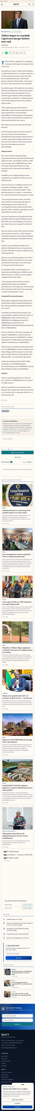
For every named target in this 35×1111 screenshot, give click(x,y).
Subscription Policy (6, 1082)
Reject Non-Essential (17, 1099)
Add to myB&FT (17, 31)
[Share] (20, 52)
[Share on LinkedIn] (17, 52)
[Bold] (2, 449)
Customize (17, 1103)
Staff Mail (3, 1066)
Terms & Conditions (6, 1072)
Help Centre (4, 1058)
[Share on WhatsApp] (6, 52)
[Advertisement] (17, 879)
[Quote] (8, 449)
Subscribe (17, 457)
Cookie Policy (5, 1077)
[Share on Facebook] (13, 52)
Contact (3, 1063)
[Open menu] (2, 4)
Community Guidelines (7, 1079)
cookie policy (15, 1096)
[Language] (29, 4)
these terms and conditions (10, 431)
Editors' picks (5, 31)
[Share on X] (9, 52)
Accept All (17, 1107)
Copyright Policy (5, 1084)
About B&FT (4, 1056)
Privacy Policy (5, 1074)
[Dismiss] (32, 944)
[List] (11, 449)
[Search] (32, 4)
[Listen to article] (2, 52)
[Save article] (24, 52)
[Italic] (5, 449)
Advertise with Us (6, 1061)
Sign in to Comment (17, 452)
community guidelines (23, 429)
